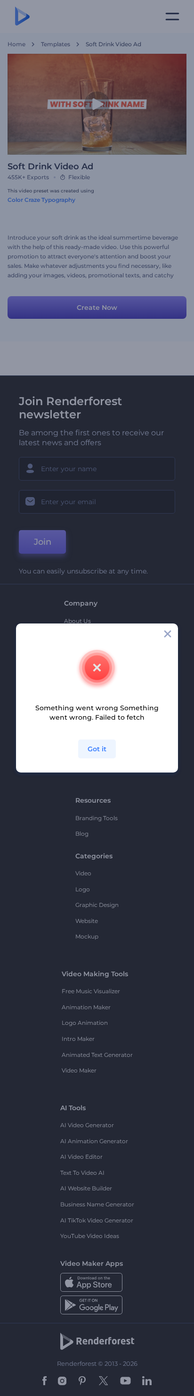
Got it (97, 749)
